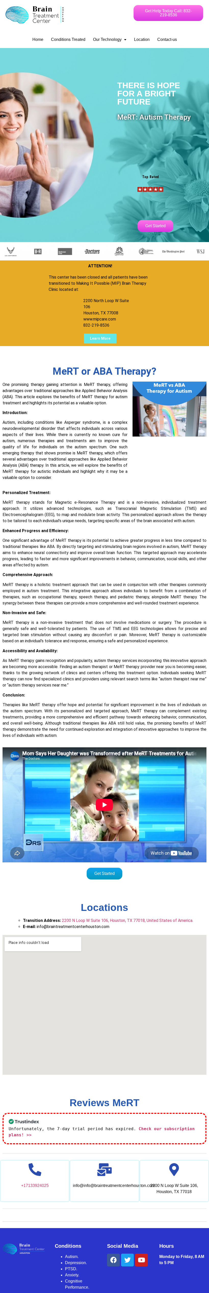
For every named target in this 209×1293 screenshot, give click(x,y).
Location (142, 39)
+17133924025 (35, 1185)
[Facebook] (113, 1260)
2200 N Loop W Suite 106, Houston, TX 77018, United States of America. (127, 920)
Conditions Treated (68, 39)
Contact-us (167, 39)
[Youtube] (141, 1260)
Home (37, 39)
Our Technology (107, 39)
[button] (109, 39)
